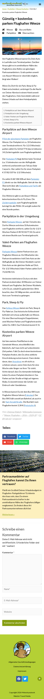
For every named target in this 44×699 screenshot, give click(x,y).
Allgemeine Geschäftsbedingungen (22, 662)
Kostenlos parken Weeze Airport (18, 123)
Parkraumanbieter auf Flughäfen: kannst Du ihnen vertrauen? (19, 480)
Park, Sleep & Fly (12, 119)
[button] (40, 4)
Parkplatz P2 (11, 159)
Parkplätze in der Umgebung (16, 113)
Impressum (22, 671)
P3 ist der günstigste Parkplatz (15, 138)
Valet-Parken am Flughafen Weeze (19, 116)
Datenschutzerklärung (22, 666)
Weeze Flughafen (22, 9)
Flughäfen (11, 9)
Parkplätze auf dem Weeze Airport (19, 110)
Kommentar (8, 552)
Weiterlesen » (8, 514)
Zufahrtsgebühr (9, 202)
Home (4, 9)
